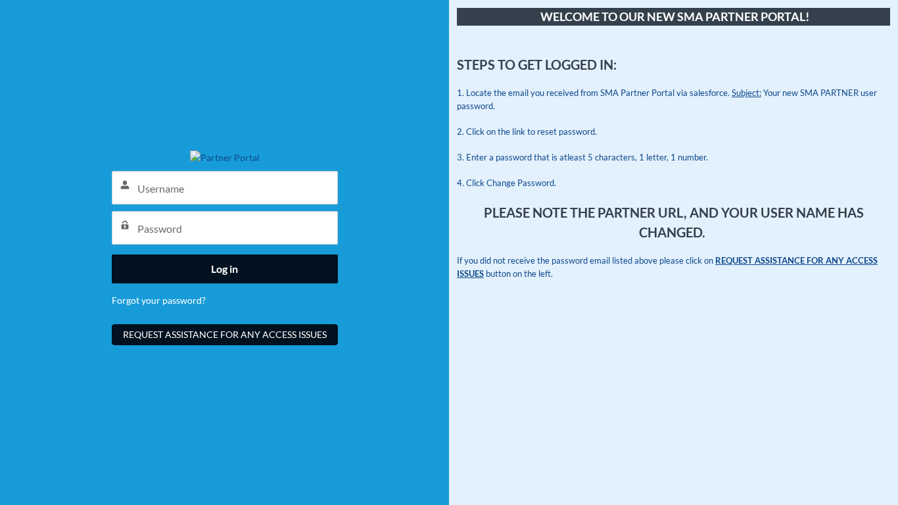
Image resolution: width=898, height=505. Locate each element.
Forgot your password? (159, 300)
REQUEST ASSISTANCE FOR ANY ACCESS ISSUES (225, 334)
